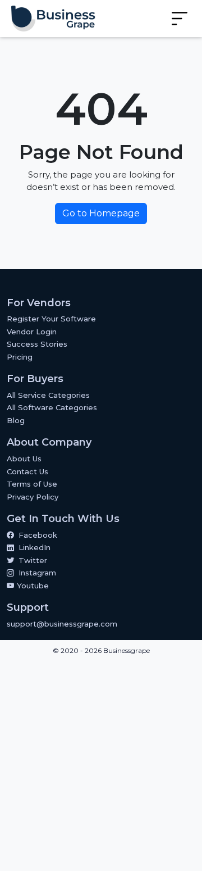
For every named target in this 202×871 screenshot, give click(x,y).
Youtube (32, 585)
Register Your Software (51, 318)
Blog (16, 420)
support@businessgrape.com (62, 623)
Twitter (33, 560)
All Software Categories (52, 407)
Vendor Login (32, 331)
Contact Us (27, 471)
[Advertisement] (101, 766)
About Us (24, 458)
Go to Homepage (101, 213)
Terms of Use (32, 483)
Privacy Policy (32, 496)
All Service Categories (48, 395)
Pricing (20, 356)
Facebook (38, 534)
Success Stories (37, 343)
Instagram (37, 572)
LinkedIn (34, 547)
